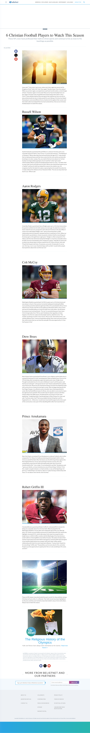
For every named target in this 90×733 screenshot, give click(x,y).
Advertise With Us (26, 699)
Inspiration (38, 2)
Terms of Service (59, 699)
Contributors (41, 699)
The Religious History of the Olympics (45, 640)
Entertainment (62, 2)
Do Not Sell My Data (59, 703)
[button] (84, 2)
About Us (23, 695)
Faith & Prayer (44, 2)
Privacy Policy (58, 695)
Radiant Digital (41, 711)
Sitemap (39, 707)
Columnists (40, 695)
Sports (45, 29)
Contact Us (24, 703)
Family (70, 2)
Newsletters (78, 2)
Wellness (53, 2)
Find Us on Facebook (43, 703)
